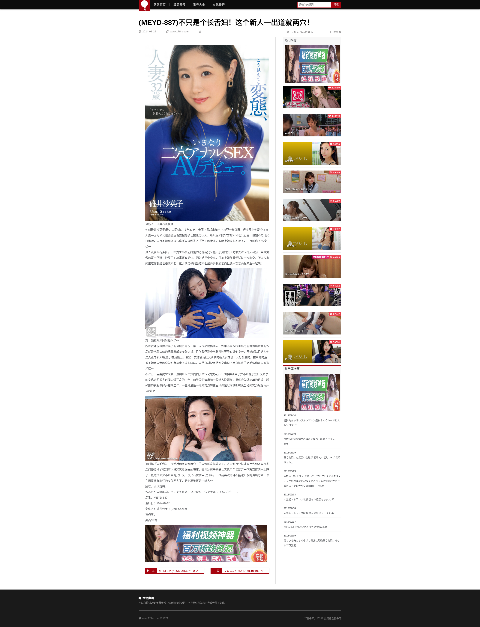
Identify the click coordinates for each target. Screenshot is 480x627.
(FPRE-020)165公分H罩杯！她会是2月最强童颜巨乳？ (181, 570)
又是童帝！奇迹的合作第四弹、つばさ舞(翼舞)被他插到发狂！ (246, 570)
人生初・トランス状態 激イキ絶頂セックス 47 (309, 513)
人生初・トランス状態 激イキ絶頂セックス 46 (309, 499)
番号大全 (199, 4)
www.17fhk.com (179, 31)
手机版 (335, 32)
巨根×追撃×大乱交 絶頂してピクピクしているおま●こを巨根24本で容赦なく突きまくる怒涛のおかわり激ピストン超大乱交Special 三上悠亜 (312, 481)
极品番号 (179, 4)
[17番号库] (144, 5)
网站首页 (160, 4)
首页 (293, 32)
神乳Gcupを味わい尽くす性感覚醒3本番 (305, 526)
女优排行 (219, 4)
